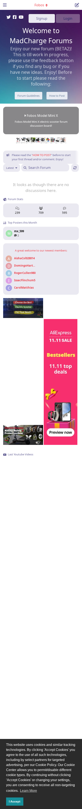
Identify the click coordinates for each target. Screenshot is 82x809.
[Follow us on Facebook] (15, 18)
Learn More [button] (28, 790)
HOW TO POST (42, 155)
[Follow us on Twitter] (8, 18)
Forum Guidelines (28, 96)
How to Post (57, 96)
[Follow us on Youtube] (21, 18)
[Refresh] (75, 168)
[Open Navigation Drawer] (4, 5)
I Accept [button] (14, 801)
